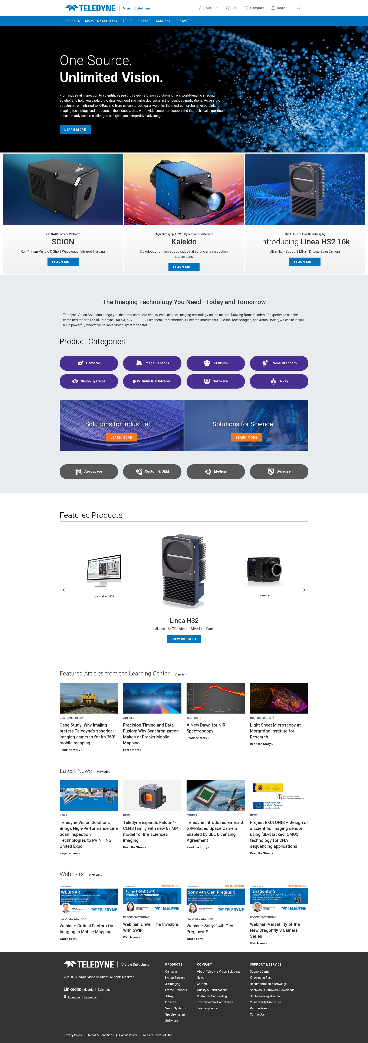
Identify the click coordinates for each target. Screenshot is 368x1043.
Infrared (170, 1002)
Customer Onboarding (212, 996)
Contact (182, 21)
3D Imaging (172, 984)
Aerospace (93, 471)
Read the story (70, 750)
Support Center (260, 971)
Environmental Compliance (215, 1002)
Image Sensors (157, 363)
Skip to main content (184, 3)
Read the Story (260, 744)
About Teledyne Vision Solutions (218, 971)
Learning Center (207, 1008)
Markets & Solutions (101, 21)
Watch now (67, 938)
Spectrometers (175, 1014)
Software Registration (265, 996)
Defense (284, 471)
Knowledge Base (261, 977)
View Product (184, 639)
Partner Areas (259, 1008)
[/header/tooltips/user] (202, 8)
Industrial (88, 989)
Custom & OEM (157, 471)
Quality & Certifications (212, 990)
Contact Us (257, 1014)
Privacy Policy (73, 1035)
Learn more (131, 750)
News (200, 977)
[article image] (89, 698)
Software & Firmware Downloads (272, 990)
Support (144, 21)
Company (163, 21)
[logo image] (108, 7)
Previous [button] (63, 590)
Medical (220, 471)
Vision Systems (93, 381)
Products (72, 21)
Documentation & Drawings (268, 984)
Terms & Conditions (101, 1035)
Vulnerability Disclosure (265, 1002)
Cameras (93, 363)
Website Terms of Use (157, 1035)
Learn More (75, 129)
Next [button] (304, 590)
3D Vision (220, 363)
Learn (127, 21)
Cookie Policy (128, 1035)
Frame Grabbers (283, 363)
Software (220, 381)
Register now (69, 853)
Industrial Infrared (156, 381)
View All (180, 674)
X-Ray (283, 381)
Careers (202, 984)
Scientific (104, 989)
